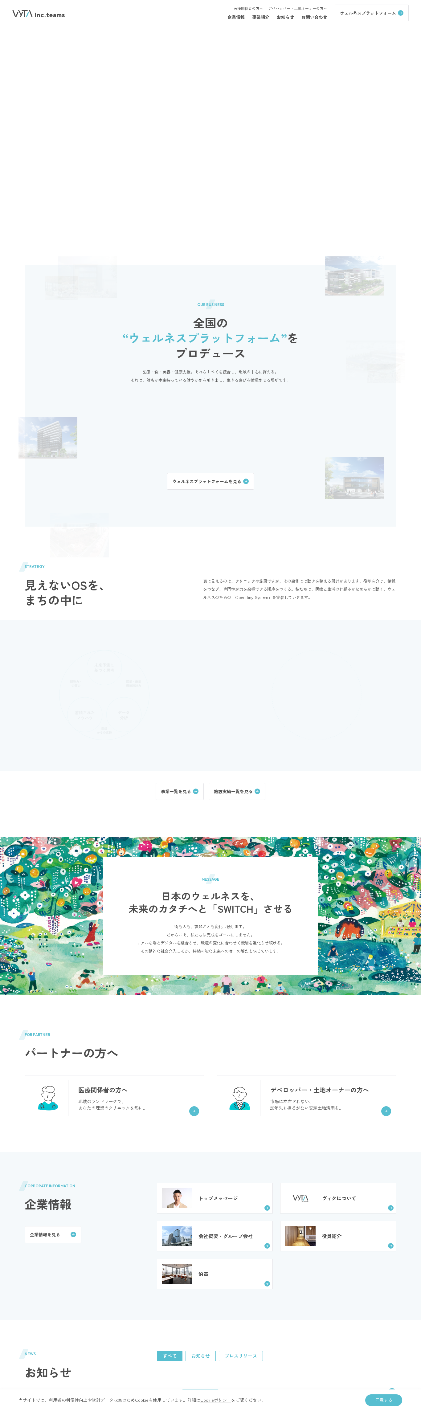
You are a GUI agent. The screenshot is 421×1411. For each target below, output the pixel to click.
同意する (383, 1400)
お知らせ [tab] (200, 1355)
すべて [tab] (170, 1355)
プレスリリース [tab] (241, 1355)
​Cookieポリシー (215, 1400)
